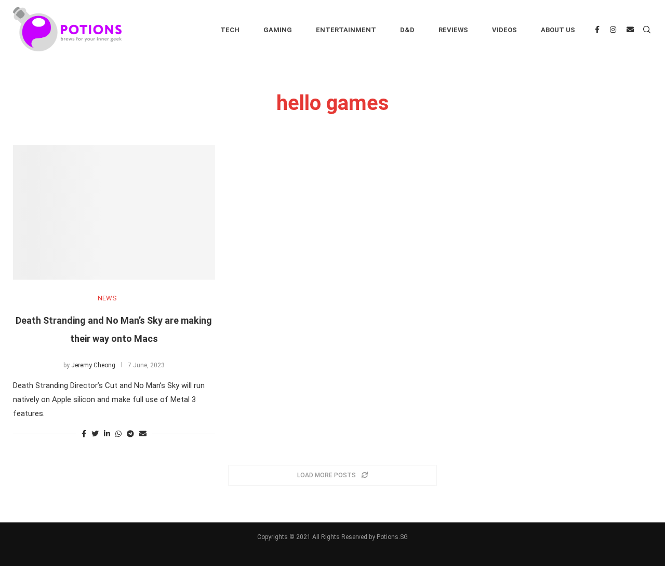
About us (558, 30)
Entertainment (346, 30)
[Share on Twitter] (95, 434)
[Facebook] (597, 30)
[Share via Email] (143, 434)
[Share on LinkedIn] (107, 434)
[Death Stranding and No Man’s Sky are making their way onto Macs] (114, 212)
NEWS (107, 298)
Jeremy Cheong (93, 365)
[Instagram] (613, 30)
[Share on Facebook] (84, 434)
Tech (230, 30)
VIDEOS (504, 30)
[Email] (630, 30)
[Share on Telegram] (130, 434)
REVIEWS (453, 30)
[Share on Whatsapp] (118, 434)
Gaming (277, 30)
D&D (407, 30)
